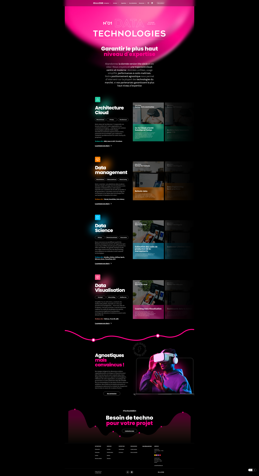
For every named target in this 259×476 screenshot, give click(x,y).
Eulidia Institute (134, 449)
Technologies (121, 449)
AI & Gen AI (121, 452)
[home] (98, 3)
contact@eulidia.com (158, 465)
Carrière (96, 455)
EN (254, 470)
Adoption (109, 458)
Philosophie (97, 449)
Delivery (108, 455)
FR (250, 470)
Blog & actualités (134, 452)
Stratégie (108, 449)
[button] (107, 3)
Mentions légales (98, 458)
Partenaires (97, 452)
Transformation (110, 452)
